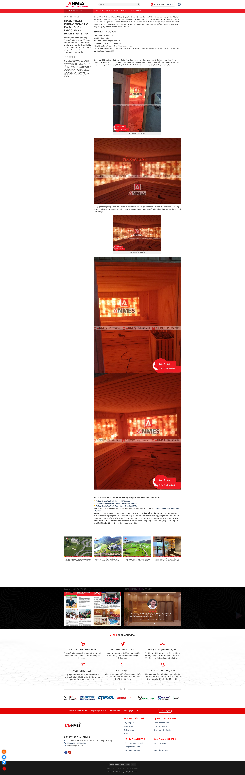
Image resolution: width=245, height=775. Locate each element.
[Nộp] (138, 4)
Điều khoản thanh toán (132, 750)
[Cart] (179, 4)
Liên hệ (138, 10)
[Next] (180, 560)
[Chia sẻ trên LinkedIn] (74, 57)
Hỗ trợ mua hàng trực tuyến (134, 743)
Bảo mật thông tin (132, 769)
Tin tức (131, 10)
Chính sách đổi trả (160, 726)
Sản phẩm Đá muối (161, 750)
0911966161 (171, 4)
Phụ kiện (157, 747)
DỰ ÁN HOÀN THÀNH (72, 17)
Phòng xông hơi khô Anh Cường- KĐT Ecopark (113, 501)
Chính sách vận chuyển (162, 730)
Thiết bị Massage (160, 743)
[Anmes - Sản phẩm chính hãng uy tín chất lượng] (80, 4)
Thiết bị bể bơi (129, 730)
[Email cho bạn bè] (70, 57)
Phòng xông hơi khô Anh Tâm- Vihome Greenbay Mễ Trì (116, 506)
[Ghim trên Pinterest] (72, 57)
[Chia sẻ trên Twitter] (67, 57)
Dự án (108, 10)
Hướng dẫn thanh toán (132, 747)
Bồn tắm (127, 733)
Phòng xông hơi (129, 726)
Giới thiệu (99, 10)
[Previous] (64, 560)
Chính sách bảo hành (161, 723)
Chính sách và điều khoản (115, 769)
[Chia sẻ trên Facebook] (65, 57)
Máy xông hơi (129, 723)
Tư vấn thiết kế (119, 10)
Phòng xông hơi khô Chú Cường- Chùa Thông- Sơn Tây (116, 504)
